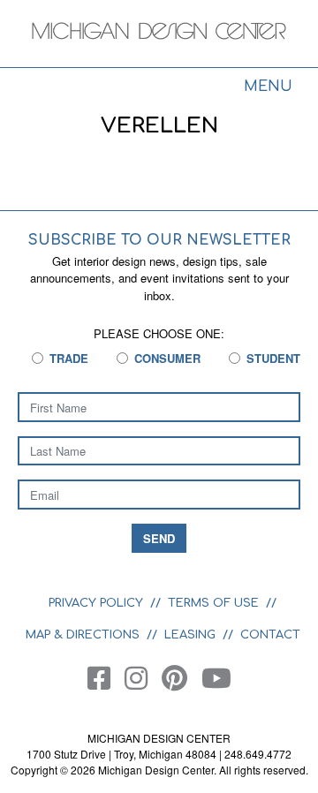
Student (273, 358)
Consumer (167, 358)
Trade (68, 358)
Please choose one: (159, 333)
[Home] (159, 35)
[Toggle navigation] (267, 88)
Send (159, 538)
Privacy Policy (96, 603)
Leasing (190, 635)
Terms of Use (213, 603)
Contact (270, 635)
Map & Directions (83, 635)
